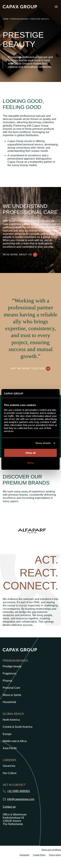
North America (11, 720)
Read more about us (17, 254)
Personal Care (11, 688)
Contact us (9, 807)
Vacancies (9, 766)
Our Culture (10, 773)
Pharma (7, 681)
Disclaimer (24, 855)
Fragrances (9, 673)
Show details (43, 443)
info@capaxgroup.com (20, 799)
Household (9, 702)
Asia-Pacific (10, 748)
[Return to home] (20, 6)
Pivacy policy (55, 855)
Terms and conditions (51, 850)
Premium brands (19, 19)
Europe (7, 734)
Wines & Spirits (12, 695)
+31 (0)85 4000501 (18, 791)
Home (5, 19)
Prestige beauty (12, 666)
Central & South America (17, 727)
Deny (30, 462)
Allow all (30, 452)
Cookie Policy (39, 855)
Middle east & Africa (15, 741)
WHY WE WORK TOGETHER (28, 368)
